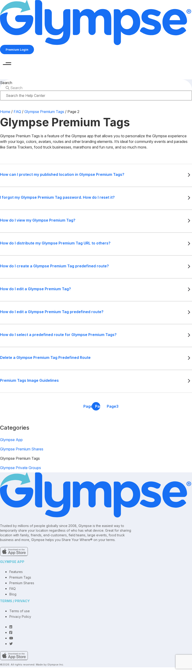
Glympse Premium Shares (21, 449)
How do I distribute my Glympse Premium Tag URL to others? (55, 243)
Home (5, 111)
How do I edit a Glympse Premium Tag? (35, 288)
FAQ (17, 111)
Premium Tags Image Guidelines (29, 380)
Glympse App (11, 439)
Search (6, 83)
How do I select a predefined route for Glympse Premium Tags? (58, 334)
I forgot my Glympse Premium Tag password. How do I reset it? (57, 197)
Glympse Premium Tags (44, 111)
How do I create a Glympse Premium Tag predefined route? (54, 266)
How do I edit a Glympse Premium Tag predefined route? (51, 311)
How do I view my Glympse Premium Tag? (37, 220)
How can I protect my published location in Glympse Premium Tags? (62, 174)
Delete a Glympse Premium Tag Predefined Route (45, 357)
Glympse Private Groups (20, 467)
